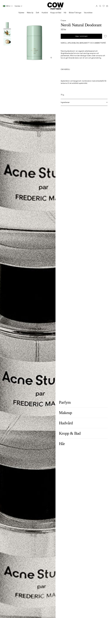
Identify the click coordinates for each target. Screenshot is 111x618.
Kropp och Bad (55, 13)
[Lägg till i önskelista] (105, 36)
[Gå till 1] (7, 25)
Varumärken (88, 13)
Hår (65, 13)
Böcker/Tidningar (75, 13)
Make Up (30, 13)
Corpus (63, 20)
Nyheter (21, 13)
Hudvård (45, 13)
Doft (37, 13)
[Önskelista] (103, 6)
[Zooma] (51, 57)
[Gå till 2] (7, 33)
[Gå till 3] (7, 41)
